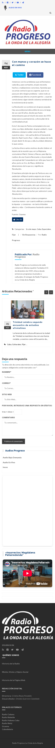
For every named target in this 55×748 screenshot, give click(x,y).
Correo (6, 383)
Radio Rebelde (8, 717)
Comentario (8, 417)
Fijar (14, 235)
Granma (5, 726)
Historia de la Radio (11, 663)
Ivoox (5, 467)
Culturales (16, 344)
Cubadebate (7, 729)
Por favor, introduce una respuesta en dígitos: (27, 405)
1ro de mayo (31, 229)
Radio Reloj (7, 723)
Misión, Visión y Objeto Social (15, 672)
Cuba (39, 229)
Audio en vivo (9, 462)
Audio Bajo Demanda (12, 457)
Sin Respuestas (28, 235)
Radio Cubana (8, 714)
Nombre (6, 372)
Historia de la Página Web (13, 680)
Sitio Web (7, 394)
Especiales (46, 229)
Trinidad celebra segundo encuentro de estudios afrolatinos (27, 325)
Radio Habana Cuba (10, 720)
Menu (27, 51)
